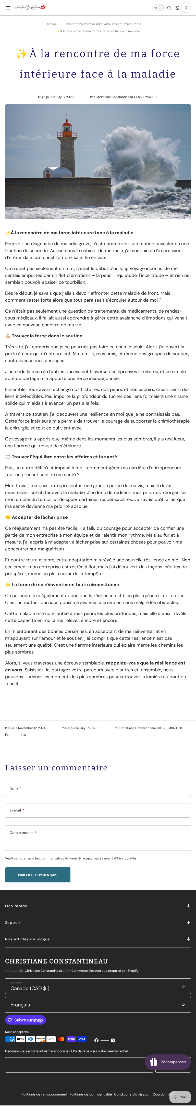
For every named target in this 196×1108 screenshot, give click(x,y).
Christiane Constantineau (43, 971)
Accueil (52, 24)
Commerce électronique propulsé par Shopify (105, 971)
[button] (8, 8)
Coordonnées (164, 1094)
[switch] (158, 7)
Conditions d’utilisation (132, 1094)
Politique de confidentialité (90, 1094)
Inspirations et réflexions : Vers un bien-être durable (103, 24)
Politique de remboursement (44, 1094)
